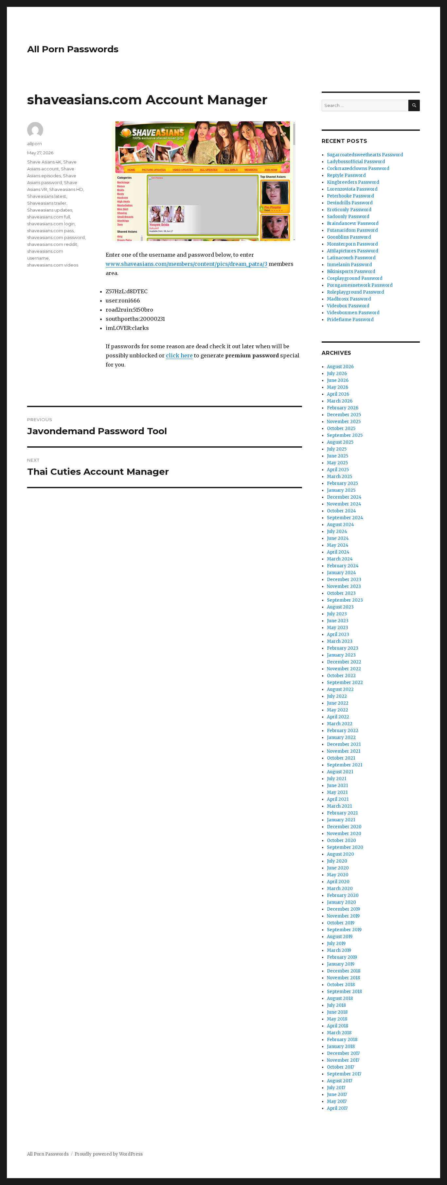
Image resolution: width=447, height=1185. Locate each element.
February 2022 (342, 730)
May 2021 (337, 792)
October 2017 (340, 1067)
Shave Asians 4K (44, 161)
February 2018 (342, 1039)
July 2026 (337, 373)
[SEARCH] (414, 105)
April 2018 (337, 1026)
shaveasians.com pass (50, 230)
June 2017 (337, 1094)
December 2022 (344, 662)
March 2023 (339, 641)
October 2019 (340, 923)
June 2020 (338, 868)
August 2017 (339, 1081)
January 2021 (341, 820)
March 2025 (339, 476)
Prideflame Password (350, 319)
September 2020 (345, 847)
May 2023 (337, 627)
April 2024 (338, 552)
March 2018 (339, 1033)
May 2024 (338, 545)
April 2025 (338, 469)
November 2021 (343, 751)
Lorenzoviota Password (352, 189)
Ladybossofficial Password (356, 161)
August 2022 (340, 689)
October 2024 (341, 511)
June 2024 (338, 538)
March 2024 (340, 559)
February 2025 (342, 483)
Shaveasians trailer (46, 203)
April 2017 (337, 1108)
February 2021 (342, 813)
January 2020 (341, 902)
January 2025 (341, 490)
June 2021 (337, 785)
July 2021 (336, 778)
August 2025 (340, 442)
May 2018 (337, 1019)
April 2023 (338, 634)
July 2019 (336, 943)
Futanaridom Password (352, 230)
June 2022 (338, 703)
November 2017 (343, 1060)
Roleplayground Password (355, 292)
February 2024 (343, 566)
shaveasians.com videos (52, 264)
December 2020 (344, 827)
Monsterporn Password (352, 244)
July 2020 (337, 861)
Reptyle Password (346, 175)
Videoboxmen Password (353, 313)
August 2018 (340, 998)
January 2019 (340, 964)
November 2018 (343, 978)
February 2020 (343, 895)
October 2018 (341, 984)
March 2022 (339, 724)
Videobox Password (348, 306)
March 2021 (339, 806)
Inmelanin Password (349, 264)
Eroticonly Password (349, 210)
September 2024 (345, 518)
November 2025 (344, 421)
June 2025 (337, 456)
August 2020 (340, 854)
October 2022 (341, 675)
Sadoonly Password (348, 216)
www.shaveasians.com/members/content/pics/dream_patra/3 (186, 264)
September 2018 (344, 991)
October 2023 (341, 593)
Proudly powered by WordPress (109, 1154)
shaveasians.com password (56, 237)
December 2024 (344, 497)
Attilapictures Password (352, 251)
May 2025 (337, 463)
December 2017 (343, 1053)
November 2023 (344, 586)
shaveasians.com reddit (52, 244)
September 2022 (345, 682)
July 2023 (337, 614)
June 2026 (338, 380)
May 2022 (337, 710)
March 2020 (340, 888)
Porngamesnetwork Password (360, 285)
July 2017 (336, 1088)
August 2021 (340, 772)
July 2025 (337, 449)
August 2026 (340, 366)
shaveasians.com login (51, 223)
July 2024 (337, 531)
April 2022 (338, 717)
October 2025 (341, 428)
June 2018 (337, 1012)
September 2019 (344, 930)
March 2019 (339, 950)
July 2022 (337, 696)
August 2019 (339, 936)
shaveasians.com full (48, 216)
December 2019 (343, 909)
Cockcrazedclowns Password (358, 168)
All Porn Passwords (72, 49)
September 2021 (344, 765)
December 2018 (343, 971)
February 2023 (342, 648)
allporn (34, 143)
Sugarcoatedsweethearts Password (365, 155)
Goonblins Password (349, 237)
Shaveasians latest (46, 196)
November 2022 (344, 669)
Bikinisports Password (351, 271)
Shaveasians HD (66, 189)
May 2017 (337, 1101)
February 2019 (342, 957)
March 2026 (339, 401)
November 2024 (344, 504)
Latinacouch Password (351, 258)
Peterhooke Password (350, 196)
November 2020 (344, 833)
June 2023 (338, 621)
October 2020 (341, 840)
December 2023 (344, 579)
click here (179, 355)
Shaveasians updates (49, 210)
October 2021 (341, 758)
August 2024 (340, 524)
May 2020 (338, 875)
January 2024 (341, 572)
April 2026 (338, 394)
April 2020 (338, 881)
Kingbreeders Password (353, 182)
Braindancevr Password (353, 223)
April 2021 (338, 799)
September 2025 (345, 435)
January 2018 (341, 1046)
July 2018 (336, 1005)
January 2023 (341, 655)
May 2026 (337, 387)
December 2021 (344, 744)
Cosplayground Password (355, 278)
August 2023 (340, 607)
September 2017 (344, 1074)
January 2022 (341, 737)
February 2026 (342, 408)
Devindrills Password (350, 203)
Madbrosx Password (349, 299)
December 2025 (344, 415)
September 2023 (345, 600)
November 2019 (343, 916)
